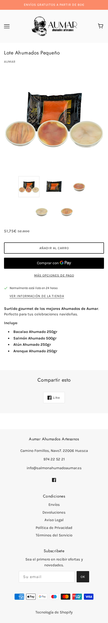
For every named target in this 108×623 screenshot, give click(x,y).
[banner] (53, 26)
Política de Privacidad (54, 527)
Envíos (54, 504)
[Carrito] (101, 26)
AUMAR (10, 61)
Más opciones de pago (54, 275)
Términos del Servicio (54, 535)
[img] (54, 479)
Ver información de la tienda (37, 296)
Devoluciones (54, 512)
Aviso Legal (54, 520)
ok (83, 577)
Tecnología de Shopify (54, 612)
